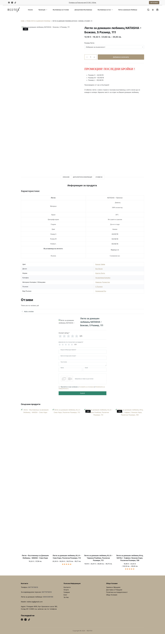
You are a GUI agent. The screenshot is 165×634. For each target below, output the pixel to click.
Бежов (97, 264)
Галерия (67, 592)
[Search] (148, 10)
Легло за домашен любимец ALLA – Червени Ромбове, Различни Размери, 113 (98, 558)
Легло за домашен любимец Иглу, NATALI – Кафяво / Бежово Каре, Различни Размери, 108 (129, 558)
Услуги (66, 590)
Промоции (41, 10)
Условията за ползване (86, 387)
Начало (30, 10)
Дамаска (98, 282)
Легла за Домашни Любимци (127, 10)
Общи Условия (111, 595)
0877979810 (154, 2)
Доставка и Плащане (114, 590)
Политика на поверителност (117, 592)
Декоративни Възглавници (83, 10)
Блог (65, 595)
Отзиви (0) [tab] (99, 177)
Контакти (67, 587)
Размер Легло (89, 43)
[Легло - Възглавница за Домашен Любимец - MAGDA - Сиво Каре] (35, 480)
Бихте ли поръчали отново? (68, 355)
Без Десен (99, 269)
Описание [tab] (66, 177)
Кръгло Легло (100, 273)
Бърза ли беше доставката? (68, 349)
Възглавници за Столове (61, 10)
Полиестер (106, 282)
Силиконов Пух (100, 291)
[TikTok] (15, 2)
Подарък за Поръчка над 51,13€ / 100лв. (82, 2)
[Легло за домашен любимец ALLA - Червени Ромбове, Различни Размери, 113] (98, 480)
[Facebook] (9, 2)
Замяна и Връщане (113, 587)
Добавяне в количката (121, 57)
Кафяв (103, 264)
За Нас (66, 597)
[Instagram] (12, 2)
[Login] (153, 10)
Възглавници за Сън (104, 10)
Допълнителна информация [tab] (82, 177)
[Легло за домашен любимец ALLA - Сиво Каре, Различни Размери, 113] (66, 480)
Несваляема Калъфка (102, 278)
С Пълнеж (99, 287)
